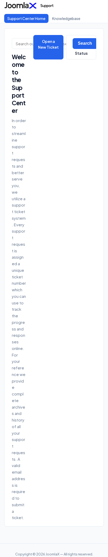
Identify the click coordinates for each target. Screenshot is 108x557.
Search (85, 43)
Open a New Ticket (48, 44)
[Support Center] (30, 5)
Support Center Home (26, 18)
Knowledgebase (66, 18)
